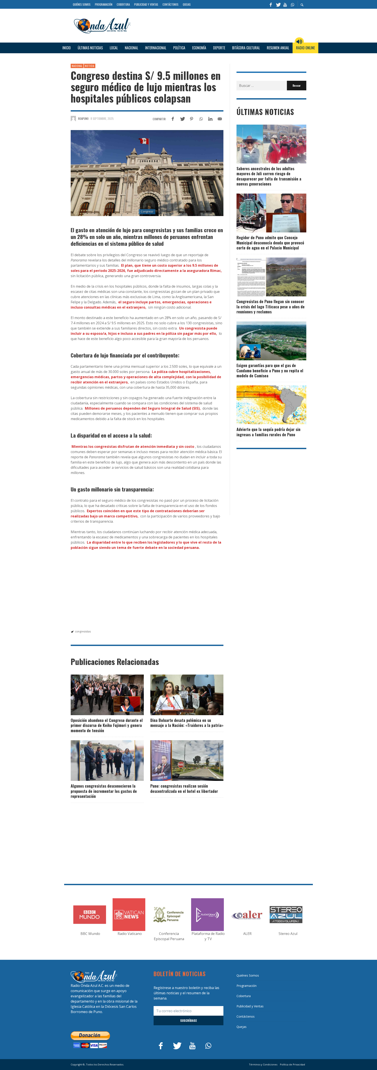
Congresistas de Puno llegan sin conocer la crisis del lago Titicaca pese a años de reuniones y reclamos (270, 306)
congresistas (83, 631)
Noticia (89, 66)
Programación (246, 986)
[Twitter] (278, 4)
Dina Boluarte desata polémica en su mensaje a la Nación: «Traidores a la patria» (186, 722)
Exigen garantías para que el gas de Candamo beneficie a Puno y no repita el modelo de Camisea (269, 370)
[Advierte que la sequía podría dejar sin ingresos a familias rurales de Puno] (264, 404)
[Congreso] (147, 173)
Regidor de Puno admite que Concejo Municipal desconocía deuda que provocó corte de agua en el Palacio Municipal (270, 243)
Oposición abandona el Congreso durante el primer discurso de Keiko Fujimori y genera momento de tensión (107, 725)
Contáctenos (245, 1016)
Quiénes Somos (247, 975)
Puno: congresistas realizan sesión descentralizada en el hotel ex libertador (184, 788)
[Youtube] (285, 4)
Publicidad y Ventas (250, 1006)
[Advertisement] (220, 25)
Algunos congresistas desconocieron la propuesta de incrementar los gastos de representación (104, 791)
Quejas (241, 1027)
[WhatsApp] (292, 4)
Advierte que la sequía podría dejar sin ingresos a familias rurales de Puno (268, 431)
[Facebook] (270, 4)
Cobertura (243, 996)
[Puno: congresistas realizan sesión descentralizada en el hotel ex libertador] (180, 760)
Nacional (77, 66)
